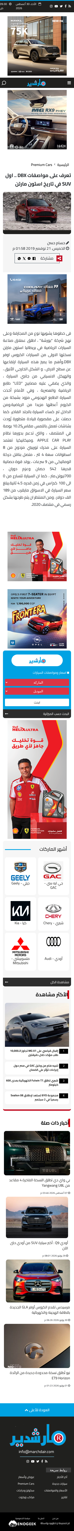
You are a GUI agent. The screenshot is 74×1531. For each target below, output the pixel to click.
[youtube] (56, 6)
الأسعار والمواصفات (55, 1490)
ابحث (37, 702)
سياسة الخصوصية (22, 1518)
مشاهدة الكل (60, 982)
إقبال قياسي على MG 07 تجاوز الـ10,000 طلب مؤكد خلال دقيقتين (34, 1053)
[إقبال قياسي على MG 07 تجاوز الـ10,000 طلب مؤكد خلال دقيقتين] (37, 1024)
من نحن (55, 1518)
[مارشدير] (36, 82)
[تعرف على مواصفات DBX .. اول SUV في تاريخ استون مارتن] (29, 258)
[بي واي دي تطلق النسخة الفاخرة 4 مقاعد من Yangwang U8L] (37, 1153)
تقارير (64, 1497)
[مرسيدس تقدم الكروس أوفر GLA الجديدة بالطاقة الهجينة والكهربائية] (38, 1280)
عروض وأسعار (26, 1477)
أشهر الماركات (53, 849)
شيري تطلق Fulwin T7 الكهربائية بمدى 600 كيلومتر (32, 1082)
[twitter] (61, 6)
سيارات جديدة (59, 1483)
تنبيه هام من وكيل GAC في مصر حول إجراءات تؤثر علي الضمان (36, 1068)
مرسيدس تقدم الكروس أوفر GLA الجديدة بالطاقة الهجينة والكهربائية (40, 1310)
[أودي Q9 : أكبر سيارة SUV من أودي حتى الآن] (37, 1217)
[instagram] (51, 6)
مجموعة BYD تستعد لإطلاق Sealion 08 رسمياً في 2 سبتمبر (34, 1097)
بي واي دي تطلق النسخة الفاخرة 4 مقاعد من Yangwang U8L (39, 1183)
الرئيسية (63, 164)
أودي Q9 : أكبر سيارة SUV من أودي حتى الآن (39, 1245)
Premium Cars (41, 164)
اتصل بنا (41, 1518)
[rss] (69, 6)
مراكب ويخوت (26, 1497)
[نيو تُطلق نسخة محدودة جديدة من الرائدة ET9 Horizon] (37, 1346)
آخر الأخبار (62, 1477)
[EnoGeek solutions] (22, 1523)
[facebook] (66, 6)
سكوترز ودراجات (25, 1490)
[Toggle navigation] (69, 83)
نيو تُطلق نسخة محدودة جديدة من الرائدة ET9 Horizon (40, 1375)
